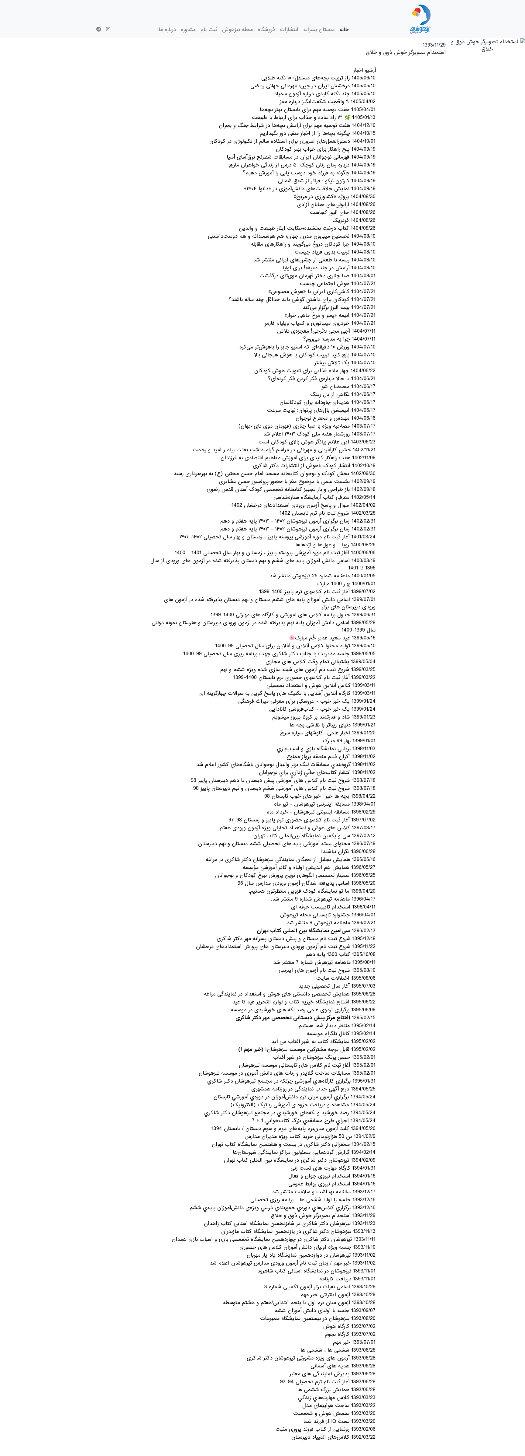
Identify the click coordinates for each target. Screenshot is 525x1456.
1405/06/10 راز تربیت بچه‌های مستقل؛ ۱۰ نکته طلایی (318, 78)
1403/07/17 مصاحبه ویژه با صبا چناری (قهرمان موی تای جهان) (307, 426)
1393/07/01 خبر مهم (354, 1342)
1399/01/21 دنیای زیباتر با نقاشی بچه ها (333, 725)
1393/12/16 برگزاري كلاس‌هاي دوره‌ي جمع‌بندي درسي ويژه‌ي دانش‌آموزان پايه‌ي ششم (283, 1208)
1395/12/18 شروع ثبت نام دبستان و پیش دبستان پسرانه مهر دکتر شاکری (296, 939)
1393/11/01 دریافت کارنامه (347, 1279)
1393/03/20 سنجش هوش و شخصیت (334, 1413)
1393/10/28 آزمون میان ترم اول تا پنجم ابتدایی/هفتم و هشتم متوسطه (299, 1303)
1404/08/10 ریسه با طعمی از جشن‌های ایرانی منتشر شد (314, 260)
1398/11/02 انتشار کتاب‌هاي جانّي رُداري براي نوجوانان (317, 772)
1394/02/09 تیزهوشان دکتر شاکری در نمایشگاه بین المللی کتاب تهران (300, 1160)
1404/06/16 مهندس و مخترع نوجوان (336, 418)
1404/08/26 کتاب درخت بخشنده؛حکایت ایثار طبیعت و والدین (307, 228)
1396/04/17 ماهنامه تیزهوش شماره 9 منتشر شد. (323, 899)
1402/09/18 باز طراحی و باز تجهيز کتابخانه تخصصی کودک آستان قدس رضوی (291, 489)
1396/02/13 (316, 931)
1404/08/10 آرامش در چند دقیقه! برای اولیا (329, 268)
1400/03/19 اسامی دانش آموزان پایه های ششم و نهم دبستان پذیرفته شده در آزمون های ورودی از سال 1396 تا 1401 (263, 564)
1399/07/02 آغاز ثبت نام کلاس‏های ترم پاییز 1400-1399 (317, 592)
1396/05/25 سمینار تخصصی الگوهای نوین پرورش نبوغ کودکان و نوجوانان (295, 875)
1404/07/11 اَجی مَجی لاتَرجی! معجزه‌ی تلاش (326, 331)
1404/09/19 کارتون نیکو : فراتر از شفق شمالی (327, 181)
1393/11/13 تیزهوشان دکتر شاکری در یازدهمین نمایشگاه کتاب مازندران (298, 1231)
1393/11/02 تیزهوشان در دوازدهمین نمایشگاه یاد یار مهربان (311, 1255)
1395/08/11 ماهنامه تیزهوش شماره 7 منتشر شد (324, 962)
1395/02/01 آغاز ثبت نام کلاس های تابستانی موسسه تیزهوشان (307, 1065)
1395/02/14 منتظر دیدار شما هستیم (337, 1026)
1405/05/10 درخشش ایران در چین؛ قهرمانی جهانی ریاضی (313, 86)
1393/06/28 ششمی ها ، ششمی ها (338, 1350)
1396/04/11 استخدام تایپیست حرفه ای (333, 907)
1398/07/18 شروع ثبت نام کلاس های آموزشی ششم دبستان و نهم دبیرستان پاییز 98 (284, 788)
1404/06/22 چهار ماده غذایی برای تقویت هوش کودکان (315, 371)
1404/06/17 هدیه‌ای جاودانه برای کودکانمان (328, 402)
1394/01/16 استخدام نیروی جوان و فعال (332, 1176)
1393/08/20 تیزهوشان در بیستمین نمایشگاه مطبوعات (318, 1318)
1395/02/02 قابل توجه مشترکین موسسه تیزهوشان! (307, 1049)
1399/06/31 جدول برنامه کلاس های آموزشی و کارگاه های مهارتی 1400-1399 (293, 615)
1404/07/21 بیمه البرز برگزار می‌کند (339, 307)
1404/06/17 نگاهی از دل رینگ (343, 394)
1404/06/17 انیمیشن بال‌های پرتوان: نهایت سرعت (321, 410)
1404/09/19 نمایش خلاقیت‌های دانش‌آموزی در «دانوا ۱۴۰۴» (310, 189)
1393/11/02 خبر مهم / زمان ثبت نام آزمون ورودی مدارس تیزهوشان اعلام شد (293, 1263)
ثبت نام (209, 30)
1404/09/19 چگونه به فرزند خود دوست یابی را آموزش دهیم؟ (309, 173)
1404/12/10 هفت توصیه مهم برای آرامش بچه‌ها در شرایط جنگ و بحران (297, 125)
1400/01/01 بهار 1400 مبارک (346, 584)
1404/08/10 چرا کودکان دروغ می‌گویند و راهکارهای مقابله (313, 244)
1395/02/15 (305, 1018)
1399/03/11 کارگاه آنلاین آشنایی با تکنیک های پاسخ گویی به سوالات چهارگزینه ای (287, 693)
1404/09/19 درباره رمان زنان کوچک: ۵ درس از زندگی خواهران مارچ (302, 165)
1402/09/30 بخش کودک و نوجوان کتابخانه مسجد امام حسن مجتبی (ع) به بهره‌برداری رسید (274, 474)
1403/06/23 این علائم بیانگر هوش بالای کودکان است (317, 442)
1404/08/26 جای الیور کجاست (343, 212)
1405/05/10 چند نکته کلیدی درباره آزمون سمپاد (325, 94)
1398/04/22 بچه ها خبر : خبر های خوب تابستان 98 (320, 796)
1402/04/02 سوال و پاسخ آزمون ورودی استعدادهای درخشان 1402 (304, 505)
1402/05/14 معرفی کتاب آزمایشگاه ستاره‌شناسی (324, 497)
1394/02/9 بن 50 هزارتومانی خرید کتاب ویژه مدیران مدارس (310, 1136)
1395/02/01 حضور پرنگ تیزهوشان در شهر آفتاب (324, 1057)
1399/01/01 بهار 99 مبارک (349, 741)
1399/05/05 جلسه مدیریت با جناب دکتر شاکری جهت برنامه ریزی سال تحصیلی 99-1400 (279, 654)
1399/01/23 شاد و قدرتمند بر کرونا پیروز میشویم (324, 717)
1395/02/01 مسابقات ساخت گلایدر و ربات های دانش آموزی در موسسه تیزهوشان (287, 1073)
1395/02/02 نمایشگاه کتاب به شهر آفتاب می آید (323, 1042)
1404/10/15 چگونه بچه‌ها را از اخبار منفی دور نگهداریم (318, 133)
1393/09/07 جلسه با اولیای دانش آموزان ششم (325, 1311)
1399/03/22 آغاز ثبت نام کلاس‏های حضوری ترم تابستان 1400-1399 (304, 678)
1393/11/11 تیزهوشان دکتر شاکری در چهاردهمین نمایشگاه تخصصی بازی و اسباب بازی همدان (274, 1239)
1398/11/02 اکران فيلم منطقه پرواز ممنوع (331, 757)
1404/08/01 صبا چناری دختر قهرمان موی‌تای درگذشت (317, 276)
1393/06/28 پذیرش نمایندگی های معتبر (333, 1374)
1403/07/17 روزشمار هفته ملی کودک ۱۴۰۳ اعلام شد (319, 434)
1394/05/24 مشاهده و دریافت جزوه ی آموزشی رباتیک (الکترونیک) (303, 1105)
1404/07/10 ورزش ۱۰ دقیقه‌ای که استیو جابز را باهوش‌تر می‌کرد (307, 347)
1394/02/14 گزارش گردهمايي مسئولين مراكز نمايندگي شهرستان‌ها (304, 1152)
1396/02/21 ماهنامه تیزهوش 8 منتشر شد (331, 923)
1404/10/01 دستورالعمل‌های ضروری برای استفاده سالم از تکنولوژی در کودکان (292, 141)
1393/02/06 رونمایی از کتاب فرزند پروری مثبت (326, 1429)
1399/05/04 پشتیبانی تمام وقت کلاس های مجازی (321, 662)
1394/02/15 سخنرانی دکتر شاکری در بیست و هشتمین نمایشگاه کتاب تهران (294, 1144)
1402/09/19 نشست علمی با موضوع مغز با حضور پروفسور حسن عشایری (297, 482)
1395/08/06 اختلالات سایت (346, 978)
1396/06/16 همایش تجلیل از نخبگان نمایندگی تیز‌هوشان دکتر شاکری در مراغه (291, 860)
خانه (344, 30)
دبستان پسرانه (319, 30)
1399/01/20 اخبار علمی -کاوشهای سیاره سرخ (328, 733)
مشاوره (188, 30)
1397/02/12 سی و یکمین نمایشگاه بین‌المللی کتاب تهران (314, 836)
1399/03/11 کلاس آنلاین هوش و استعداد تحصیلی (321, 685)
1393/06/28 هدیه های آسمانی (343, 1366)
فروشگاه (266, 30)
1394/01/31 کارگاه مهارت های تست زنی (333, 1168)
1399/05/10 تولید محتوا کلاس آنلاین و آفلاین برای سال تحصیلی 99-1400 (295, 646)
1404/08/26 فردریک (354, 220)
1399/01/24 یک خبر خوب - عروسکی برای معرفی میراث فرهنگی (307, 701)
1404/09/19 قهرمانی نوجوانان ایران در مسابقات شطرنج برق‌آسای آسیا (301, 157)
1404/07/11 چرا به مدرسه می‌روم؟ (339, 339)
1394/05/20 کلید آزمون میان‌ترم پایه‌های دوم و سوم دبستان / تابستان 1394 (293, 1129)
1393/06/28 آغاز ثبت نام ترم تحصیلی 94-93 (328, 1382)
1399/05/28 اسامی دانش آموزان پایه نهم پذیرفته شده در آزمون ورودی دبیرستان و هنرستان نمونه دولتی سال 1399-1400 (264, 626)
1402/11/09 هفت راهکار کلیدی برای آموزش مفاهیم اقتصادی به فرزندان (298, 458)
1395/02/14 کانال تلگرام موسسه (341, 1034)
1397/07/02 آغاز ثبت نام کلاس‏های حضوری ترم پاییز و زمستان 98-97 (302, 820)
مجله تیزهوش (237, 30)
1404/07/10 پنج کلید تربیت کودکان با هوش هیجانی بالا (315, 355)
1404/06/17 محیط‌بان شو (348, 387)
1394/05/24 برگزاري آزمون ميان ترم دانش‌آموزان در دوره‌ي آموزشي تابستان (295, 1097)
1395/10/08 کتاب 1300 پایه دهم (341, 954)
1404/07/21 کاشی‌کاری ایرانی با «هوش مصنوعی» (322, 292)
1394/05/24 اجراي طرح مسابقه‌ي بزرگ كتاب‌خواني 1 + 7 (314, 1121)
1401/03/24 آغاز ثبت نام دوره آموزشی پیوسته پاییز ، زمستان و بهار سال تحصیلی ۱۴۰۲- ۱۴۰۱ (278, 537)
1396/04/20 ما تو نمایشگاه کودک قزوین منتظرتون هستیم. (312, 891)
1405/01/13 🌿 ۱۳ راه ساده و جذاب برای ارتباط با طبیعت (314, 118)
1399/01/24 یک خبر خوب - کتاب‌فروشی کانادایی (322, 709)
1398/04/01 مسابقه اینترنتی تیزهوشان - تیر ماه (325, 804)
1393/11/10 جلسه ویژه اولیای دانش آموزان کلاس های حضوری (307, 1247)
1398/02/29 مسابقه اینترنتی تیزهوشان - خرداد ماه (321, 812)
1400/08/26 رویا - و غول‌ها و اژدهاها (335, 545)
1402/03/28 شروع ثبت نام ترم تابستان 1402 (328, 513)
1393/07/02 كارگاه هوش (349, 1326)
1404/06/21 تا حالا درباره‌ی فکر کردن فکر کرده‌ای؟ (322, 379)
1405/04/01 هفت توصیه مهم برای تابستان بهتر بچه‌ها (318, 110)
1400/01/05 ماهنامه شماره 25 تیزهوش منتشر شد (322, 576)
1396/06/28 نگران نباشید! (348, 852)
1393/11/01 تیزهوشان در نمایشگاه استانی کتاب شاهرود (316, 1271)
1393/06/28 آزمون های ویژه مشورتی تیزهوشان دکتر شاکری (311, 1358)
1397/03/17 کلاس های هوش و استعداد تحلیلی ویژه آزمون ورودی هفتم (298, 828)
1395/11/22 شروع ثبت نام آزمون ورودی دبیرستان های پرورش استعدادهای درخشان (286, 947)
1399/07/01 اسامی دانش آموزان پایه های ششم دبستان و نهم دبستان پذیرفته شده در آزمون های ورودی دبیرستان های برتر (270, 603)
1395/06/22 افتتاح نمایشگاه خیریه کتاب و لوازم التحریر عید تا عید (304, 1002)
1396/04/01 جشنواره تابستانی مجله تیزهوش (328, 915)
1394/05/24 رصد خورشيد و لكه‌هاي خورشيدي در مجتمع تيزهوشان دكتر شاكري (290, 1113)
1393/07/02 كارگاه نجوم (350, 1334)
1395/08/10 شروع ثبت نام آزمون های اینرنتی (327, 970)
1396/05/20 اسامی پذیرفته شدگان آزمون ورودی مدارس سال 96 (307, 883)
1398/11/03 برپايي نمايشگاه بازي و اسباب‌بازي (326, 749)
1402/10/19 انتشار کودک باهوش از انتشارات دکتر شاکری (314, 466)
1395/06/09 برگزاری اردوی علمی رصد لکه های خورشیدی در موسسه (303, 1010)
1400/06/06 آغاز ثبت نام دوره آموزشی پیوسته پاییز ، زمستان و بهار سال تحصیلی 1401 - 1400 (275, 553)
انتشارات (289, 30)
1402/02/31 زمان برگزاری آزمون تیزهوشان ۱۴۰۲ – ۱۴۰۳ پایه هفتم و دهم (298, 521)
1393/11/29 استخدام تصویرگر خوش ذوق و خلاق (323, 1216)
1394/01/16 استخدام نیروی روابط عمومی (332, 1184)
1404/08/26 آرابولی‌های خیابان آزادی (336, 205)
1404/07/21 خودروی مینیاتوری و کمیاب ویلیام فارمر (320, 323)
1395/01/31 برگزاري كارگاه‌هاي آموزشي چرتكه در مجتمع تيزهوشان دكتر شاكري (291, 1081)
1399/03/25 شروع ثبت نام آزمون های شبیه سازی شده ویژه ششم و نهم (298, 670)
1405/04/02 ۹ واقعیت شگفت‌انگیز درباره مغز (328, 102)
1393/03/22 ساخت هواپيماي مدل (339, 1406)
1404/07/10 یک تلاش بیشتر (345, 363)
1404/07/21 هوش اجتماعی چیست (338, 284)
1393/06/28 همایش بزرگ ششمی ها (336, 1390)
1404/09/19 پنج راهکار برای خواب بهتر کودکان (326, 149)
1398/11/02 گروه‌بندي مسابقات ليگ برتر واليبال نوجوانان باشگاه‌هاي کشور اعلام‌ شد (286, 765)
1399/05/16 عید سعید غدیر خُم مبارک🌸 (332, 638)
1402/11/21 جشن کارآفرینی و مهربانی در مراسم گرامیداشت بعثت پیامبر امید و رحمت (284, 450)
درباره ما (167, 30)
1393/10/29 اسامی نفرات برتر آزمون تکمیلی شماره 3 (320, 1287)
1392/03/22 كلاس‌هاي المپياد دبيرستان (333, 1437)
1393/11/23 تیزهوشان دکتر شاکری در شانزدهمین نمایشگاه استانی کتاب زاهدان (290, 1224)
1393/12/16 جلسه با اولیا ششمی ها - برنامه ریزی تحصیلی (313, 1200)
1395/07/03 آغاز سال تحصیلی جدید (337, 986)
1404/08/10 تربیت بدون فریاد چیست (335, 252)
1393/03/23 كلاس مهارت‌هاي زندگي (337, 1398)
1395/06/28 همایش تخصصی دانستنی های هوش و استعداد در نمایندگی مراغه (290, 994)
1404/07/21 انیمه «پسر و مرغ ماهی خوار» (330, 315)
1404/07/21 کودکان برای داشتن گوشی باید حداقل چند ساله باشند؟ (302, 300)
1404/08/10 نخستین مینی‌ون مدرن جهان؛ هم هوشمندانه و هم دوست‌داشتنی (292, 236)
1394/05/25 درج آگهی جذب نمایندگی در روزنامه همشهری (313, 1089)
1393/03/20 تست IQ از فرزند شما (339, 1421)
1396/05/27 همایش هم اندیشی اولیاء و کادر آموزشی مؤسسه (309, 867)
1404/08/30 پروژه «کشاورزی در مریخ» (334, 197)
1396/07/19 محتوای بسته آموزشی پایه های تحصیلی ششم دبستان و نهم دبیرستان (287, 844)
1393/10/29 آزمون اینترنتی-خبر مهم (338, 1295)
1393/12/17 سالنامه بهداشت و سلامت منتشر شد (324, 1192)
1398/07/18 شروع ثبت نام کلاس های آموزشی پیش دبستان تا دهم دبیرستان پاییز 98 (283, 780)
